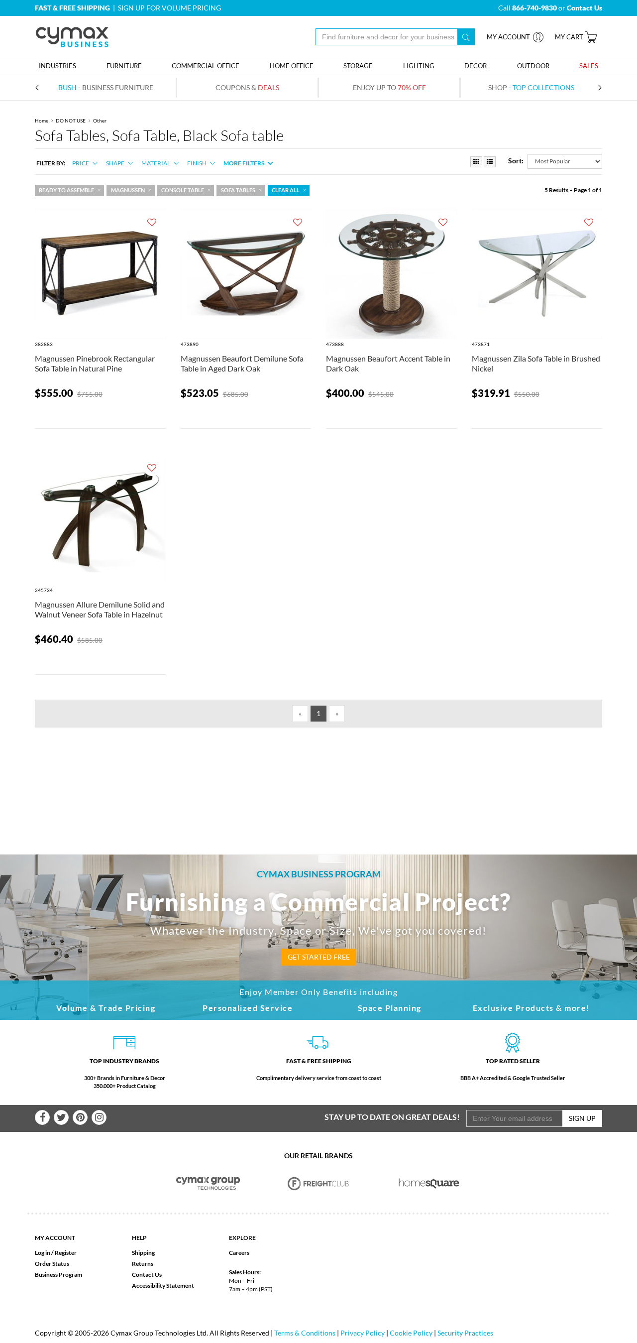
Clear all (286, 190)
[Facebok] (42, 1117)
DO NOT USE (71, 120)
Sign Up (582, 1118)
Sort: (516, 160)
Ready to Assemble (66, 190)
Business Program (58, 1274)
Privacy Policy (362, 1333)
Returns (142, 1263)
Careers (239, 1252)
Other (99, 120)
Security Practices (465, 1333)
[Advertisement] (318, 774)
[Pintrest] (80, 1117)
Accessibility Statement (163, 1285)
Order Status (52, 1263)
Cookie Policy (411, 1333)
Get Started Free (319, 957)
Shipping (143, 1252)
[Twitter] (61, 1117)
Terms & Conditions (304, 1333)
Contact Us (147, 1274)
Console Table (182, 190)
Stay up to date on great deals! (392, 1116)
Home (41, 120)
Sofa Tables (238, 190)
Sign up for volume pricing (169, 7)
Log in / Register (56, 1252)
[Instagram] (99, 1117)
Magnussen (128, 190)
